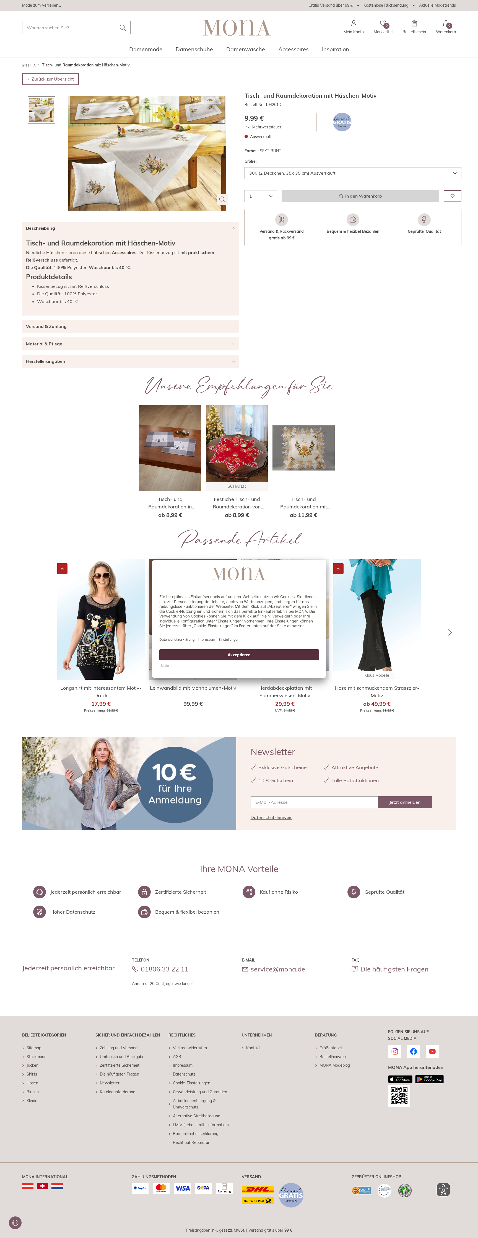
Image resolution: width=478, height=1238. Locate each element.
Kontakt (253, 1047)
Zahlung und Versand (118, 1047)
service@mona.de (278, 969)
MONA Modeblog (334, 1065)
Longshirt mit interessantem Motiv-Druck (101, 692)
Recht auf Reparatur (191, 1142)
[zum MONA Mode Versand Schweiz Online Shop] (42, 1186)
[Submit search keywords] (123, 27)
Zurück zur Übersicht (53, 79)
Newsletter (109, 1083)
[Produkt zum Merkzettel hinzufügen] (452, 196)
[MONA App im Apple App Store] (400, 1079)
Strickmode (36, 1056)
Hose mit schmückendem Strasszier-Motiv (377, 692)
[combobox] (76, 27)
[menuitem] (146, 51)
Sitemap (34, 1047)
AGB (177, 1056)
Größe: (251, 161)
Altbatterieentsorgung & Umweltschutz (194, 1104)
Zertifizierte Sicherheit (119, 1065)
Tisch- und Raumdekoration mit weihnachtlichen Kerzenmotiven (303, 503)
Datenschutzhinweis (271, 817)
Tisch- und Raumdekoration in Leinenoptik (170, 503)
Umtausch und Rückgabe (122, 1056)
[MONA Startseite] (237, 27)
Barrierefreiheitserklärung (195, 1133)
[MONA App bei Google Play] (429, 1079)
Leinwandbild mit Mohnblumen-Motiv (193, 688)
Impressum (183, 1065)
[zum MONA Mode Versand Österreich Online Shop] (27, 1186)
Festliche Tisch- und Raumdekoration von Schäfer (237, 503)
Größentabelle (332, 1047)
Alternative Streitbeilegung (196, 1115)
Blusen (33, 1091)
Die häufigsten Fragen (394, 969)
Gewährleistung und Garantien (200, 1091)
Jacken (32, 1065)
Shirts (32, 1074)
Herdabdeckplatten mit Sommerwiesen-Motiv (285, 692)
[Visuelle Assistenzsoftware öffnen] (440, 1189)
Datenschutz (184, 1074)
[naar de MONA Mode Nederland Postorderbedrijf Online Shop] (57, 1186)
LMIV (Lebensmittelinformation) (201, 1124)
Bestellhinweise (333, 1056)
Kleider (33, 1100)
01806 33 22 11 (164, 969)
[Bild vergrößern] (222, 199)
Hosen (32, 1083)
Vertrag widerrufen (190, 1047)
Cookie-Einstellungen (191, 1083)
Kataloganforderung (117, 1091)
